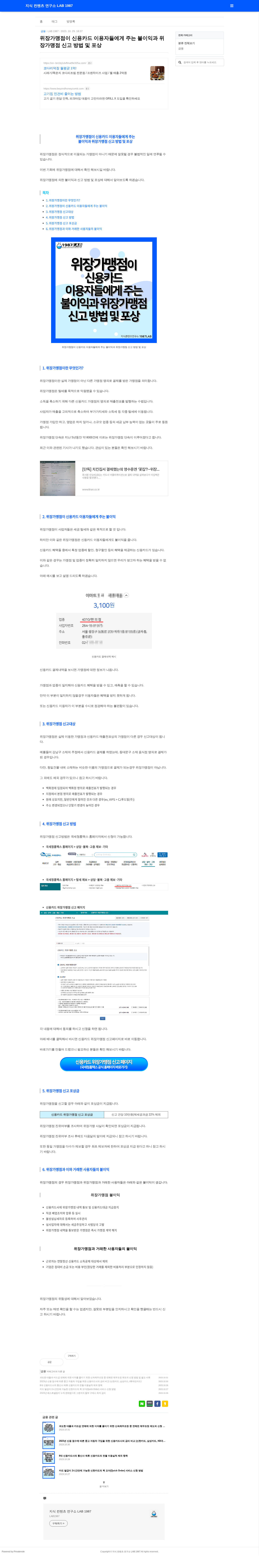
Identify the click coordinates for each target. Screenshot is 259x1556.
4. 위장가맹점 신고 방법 (60, 217)
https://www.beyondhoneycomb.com (64, 88)
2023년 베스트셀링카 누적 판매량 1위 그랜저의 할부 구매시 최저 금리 (73, 1393)
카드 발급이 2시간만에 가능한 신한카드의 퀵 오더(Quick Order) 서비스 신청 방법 (78, 1389)
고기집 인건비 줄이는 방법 (62, 94)
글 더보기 (104, 1486)
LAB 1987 (53, 31)
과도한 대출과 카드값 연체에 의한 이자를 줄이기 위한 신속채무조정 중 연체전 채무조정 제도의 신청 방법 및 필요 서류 (95, 1377)
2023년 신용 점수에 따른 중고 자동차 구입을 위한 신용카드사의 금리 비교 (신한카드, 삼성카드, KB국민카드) (90, 1381)
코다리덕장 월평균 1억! (60, 68)
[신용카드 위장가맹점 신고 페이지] (104, 1070)
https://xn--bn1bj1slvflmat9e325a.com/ (65, 63)
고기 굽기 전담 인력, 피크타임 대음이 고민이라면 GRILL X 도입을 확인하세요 (92, 98)
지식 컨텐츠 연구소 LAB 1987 (49, 6)
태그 (54, 21)
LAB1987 (54, 1516)
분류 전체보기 (186, 43)
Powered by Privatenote (13, 1551)
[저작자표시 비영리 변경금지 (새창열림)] (163, 1357)
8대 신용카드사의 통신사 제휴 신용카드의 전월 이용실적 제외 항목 (71, 1385)
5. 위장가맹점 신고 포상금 (61, 223)
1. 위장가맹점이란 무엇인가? (63, 200)
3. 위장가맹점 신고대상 (59, 211)
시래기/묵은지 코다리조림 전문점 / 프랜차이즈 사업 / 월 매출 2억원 (85, 72)
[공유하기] (58, 1362)
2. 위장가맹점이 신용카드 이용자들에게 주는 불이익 (76, 206)
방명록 (71, 21)
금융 (43, 31)
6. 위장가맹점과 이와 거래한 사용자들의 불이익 (74, 229)
